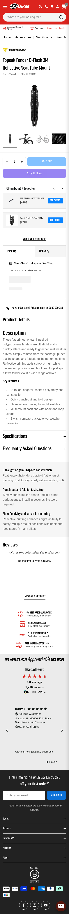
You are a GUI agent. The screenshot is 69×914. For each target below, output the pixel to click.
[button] (34, 560)
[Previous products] (54, 188)
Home (7, 37)
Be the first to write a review (34, 560)
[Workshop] (40, 6)
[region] (34, 730)
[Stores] (52, 6)
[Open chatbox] (61, 906)
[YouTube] (45, 905)
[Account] (57, 6)
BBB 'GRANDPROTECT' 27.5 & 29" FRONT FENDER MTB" (33, 198)
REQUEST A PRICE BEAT (34, 239)
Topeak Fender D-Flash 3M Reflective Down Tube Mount (33, 218)
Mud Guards (44, 37)
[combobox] (34, 17)
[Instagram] (34, 905)
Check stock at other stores (25, 270)
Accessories (23, 37)
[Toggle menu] (5, 6)
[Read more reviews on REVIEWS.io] (35, 693)
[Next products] (62, 188)
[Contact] (46, 6)
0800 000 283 (56, 308)
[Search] (61, 17)
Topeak (12, 74)
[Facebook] (23, 905)
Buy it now (34, 173)
